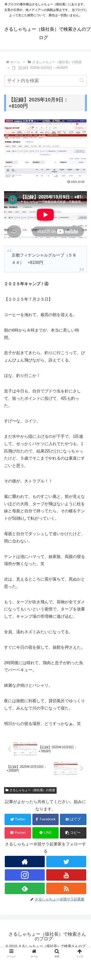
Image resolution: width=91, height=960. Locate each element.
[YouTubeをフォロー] (66, 875)
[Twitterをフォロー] (66, 861)
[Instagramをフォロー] (24, 875)
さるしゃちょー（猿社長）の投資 (32, 790)
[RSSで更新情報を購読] (66, 888)
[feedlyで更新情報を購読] (24, 888)
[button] (81, 80)
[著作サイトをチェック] (24, 861)
